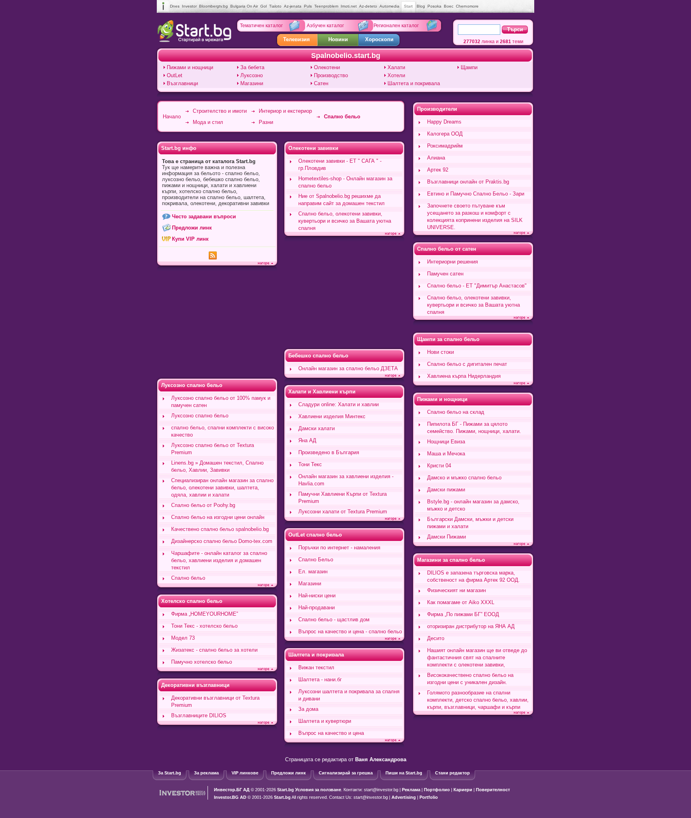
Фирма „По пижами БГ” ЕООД (463, 614)
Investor (189, 6)
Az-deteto (368, 6)
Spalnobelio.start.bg (345, 56)
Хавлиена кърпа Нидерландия (464, 376)
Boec (448, 6)
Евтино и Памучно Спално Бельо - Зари (475, 194)
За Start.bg (169, 772)
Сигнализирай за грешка (346, 772)
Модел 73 (183, 638)
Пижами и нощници (190, 67)
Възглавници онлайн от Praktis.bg (468, 182)
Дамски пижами (446, 490)
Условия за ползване (318, 789)
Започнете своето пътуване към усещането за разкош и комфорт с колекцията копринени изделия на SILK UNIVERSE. (475, 216)
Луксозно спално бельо (199, 416)
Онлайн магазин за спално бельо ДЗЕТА (348, 368)
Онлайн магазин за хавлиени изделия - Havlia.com (345, 480)
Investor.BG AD (230, 797)
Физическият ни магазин (456, 590)
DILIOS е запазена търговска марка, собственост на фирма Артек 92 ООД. (473, 576)
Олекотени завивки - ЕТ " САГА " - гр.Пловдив (339, 164)
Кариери (462, 789)
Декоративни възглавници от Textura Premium (215, 701)
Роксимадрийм (445, 146)
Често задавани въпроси (204, 216)
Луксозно (251, 75)
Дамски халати (316, 428)
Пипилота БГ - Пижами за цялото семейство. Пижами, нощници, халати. (474, 427)
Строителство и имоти (220, 111)
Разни (266, 122)
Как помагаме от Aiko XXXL (460, 602)
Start (408, 6)
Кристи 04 (439, 466)
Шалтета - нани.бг (320, 679)
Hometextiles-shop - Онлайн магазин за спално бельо (345, 182)
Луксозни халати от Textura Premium (342, 512)
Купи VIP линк (190, 239)
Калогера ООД (445, 134)
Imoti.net (349, 6)
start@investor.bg (381, 789)
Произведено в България (328, 452)
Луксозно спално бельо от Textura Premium (212, 448)
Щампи (469, 67)
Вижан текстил (316, 667)
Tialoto (275, 6)
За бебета (252, 67)
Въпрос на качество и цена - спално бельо (350, 631)
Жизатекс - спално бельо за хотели (214, 650)
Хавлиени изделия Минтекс (331, 416)
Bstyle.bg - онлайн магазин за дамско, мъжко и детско (473, 505)
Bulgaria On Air (244, 6)
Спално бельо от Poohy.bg (203, 505)
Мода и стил (208, 122)
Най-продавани (316, 608)
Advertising (403, 797)
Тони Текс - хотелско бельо (204, 626)
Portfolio (428, 797)
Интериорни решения (452, 262)
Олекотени (327, 67)
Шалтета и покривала (413, 83)
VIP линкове (245, 772)
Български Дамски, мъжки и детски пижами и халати (470, 522)
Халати (396, 67)
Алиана (436, 158)
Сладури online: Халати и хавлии (338, 404)
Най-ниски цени (317, 596)
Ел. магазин (313, 572)
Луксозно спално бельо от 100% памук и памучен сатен (220, 401)
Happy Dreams (444, 122)
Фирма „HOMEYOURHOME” (204, 614)
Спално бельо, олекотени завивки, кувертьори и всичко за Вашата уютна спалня (344, 221)
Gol (263, 6)
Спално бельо (342, 117)
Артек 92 (437, 170)
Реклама (411, 789)
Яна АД (307, 440)
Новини (338, 39)
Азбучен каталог (325, 25)
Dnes (175, 6)
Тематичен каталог (261, 25)
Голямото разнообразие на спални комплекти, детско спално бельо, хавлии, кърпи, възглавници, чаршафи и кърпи (478, 700)
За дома (308, 709)
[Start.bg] (194, 40)
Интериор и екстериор (285, 111)
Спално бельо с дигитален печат (467, 364)
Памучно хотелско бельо (201, 662)
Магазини (251, 83)
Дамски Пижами (446, 537)
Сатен (321, 83)
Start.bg (285, 789)
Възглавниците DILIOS (198, 715)
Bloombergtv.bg (213, 6)
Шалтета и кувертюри (324, 721)
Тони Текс (310, 464)
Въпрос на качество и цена (331, 733)
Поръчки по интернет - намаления (339, 548)
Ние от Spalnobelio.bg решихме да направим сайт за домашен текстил (341, 199)
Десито (435, 638)
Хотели (396, 75)
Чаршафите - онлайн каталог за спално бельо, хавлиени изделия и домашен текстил (219, 560)
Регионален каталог (396, 25)
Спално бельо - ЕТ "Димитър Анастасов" (477, 286)
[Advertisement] (217, 323)
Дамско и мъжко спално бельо (464, 478)
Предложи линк (192, 228)
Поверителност (493, 789)
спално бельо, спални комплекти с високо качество (222, 431)
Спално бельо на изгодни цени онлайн (217, 517)
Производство (331, 75)
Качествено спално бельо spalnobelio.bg (220, 529)
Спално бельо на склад (455, 412)
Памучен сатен (445, 274)
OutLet (174, 75)
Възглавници (182, 83)
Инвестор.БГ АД (232, 789)
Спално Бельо (315, 560)
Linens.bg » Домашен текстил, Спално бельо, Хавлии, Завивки (217, 466)
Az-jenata (293, 6)
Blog (421, 6)
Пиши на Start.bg (403, 772)
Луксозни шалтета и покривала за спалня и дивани (348, 695)
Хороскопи (379, 39)
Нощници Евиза (446, 442)
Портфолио (437, 789)
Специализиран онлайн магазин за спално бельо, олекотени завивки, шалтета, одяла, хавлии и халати (222, 487)
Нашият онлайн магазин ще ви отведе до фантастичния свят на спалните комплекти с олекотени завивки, (477, 657)
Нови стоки (440, 352)
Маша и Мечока (446, 454)
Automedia (389, 6)
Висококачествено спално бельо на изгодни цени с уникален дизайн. (470, 678)
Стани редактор (452, 772)
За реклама (206, 772)
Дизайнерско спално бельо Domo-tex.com (221, 541)
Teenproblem (326, 6)
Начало (172, 117)
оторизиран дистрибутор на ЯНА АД (471, 626)
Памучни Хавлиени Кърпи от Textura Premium (342, 497)
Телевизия (296, 39)
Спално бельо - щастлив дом (333, 619)
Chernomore (467, 6)
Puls (308, 6)
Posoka (434, 6)
